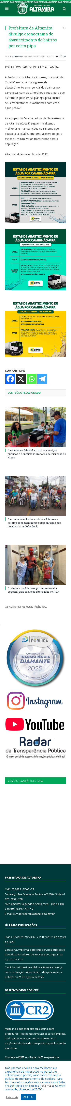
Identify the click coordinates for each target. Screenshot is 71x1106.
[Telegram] (42, 379)
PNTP (21, 1057)
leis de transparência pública (40, 1043)
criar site (29, 1029)
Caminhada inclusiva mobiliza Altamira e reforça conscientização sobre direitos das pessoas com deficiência (34, 522)
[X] (21, 379)
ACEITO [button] (28, 1097)
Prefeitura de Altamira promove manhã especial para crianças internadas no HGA (33, 589)
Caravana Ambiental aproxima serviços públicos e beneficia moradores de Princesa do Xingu (37, 454)
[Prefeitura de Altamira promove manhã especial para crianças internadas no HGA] (35, 565)
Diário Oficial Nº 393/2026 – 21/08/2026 (27, 937)
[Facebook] (10, 379)
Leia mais (47, 1085)
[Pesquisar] (64, 8)
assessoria (47, 1033)
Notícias (61, 56)
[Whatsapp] (31, 379)
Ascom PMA (16, 56)
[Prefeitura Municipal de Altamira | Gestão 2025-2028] (35, 8)
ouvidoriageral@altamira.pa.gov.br (34, 914)
